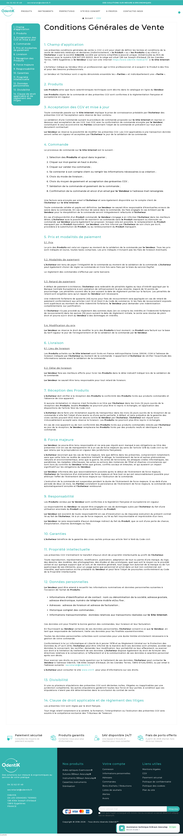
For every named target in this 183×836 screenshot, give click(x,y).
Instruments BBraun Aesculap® (79, 778)
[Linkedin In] (13, 812)
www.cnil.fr (88, 670)
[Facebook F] (8, 812)
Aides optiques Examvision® (78, 770)
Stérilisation (69, 786)
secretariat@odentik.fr (78, 665)
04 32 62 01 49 (15, 784)
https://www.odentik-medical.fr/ (130, 60)
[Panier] (178, 11)
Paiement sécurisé (28, 735)
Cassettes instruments (75, 782)
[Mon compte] (168, 11)
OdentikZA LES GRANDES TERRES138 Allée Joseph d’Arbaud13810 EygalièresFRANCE (21, 800)
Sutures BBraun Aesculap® (77, 774)
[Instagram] (4, 812)
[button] (163, 11)
